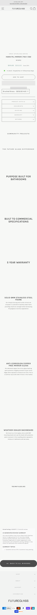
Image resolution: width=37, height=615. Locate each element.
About (18, 580)
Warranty (18, 115)
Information (18, 594)
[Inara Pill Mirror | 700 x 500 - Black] (5, 520)
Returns (18, 119)
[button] (18, 83)
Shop (18, 574)
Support (18, 587)
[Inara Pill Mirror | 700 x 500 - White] (8, 520)
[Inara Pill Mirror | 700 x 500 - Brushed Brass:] (10, 520)
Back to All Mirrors (20, 563)
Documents (18, 106)
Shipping (18, 110)
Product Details (18, 101)
